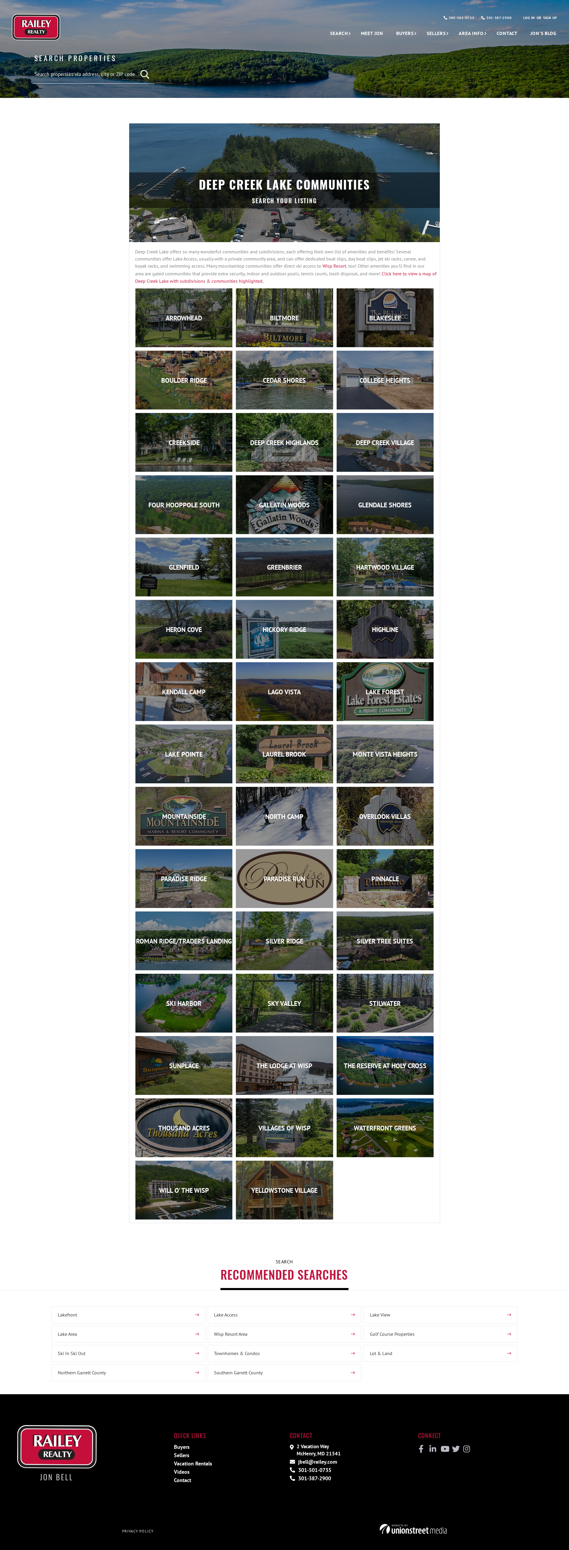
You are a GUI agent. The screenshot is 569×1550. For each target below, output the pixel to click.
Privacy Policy (138, 1531)
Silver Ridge (284, 941)
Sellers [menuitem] (436, 33)
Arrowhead (184, 318)
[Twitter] (455, 1449)
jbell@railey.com (317, 1461)
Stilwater (385, 1003)
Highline (385, 629)
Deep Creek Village (385, 443)
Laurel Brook (284, 754)
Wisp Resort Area (230, 1334)
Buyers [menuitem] (405, 33)
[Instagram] (466, 1449)
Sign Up (550, 17)
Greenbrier (284, 567)
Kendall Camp (184, 692)
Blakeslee (385, 318)
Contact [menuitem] (507, 33)
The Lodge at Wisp (284, 1066)
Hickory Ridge (284, 629)
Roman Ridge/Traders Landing (184, 941)
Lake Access (226, 1315)
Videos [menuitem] (182, 1471)
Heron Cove (184, 629)
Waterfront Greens (385, 1128)
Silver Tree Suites (385, 941)
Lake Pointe (184, 754)
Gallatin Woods (284, 505)
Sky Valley (284, 1003)
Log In (529, 17)
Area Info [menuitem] (471, 33)
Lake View (380, 1315)
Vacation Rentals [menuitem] (193, 1463)
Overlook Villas (385, 816)
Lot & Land (381, 1353)
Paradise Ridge (184, 879)
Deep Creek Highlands (284, 443)
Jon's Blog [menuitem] (543, 33)
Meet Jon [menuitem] (372, 33)
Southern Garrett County (238, 1373)
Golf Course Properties (392, 1334)
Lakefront (67, 1315)
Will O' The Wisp (184, 1190)
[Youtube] (444, 1449)
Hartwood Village (385, 567)
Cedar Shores (284, 380)
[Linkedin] (432, 1449)
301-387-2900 (498, 17)
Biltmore (284, 318)
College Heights (384, 380)
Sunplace (184, 1066)
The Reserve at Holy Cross (385, 1066)
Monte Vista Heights (385, 754)
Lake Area (67, 1334)
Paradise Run (284, 879)
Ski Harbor (184, 1003)
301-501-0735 (460, 17)
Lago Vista (284, 692)
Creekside (184, 443)
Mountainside (184, 816)
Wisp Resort (334, 266)
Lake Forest (385, 692)
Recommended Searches (284, 1274)
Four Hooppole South (184, 505)
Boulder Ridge (184, 380)
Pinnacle (385, 879)
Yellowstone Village (284, 1190)
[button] (145, 74)
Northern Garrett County (82, 1373)
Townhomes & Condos (237, 1353)
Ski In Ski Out (71, 1353)
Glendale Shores (385, 505)
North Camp (284, 816)
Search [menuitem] (339, 33)
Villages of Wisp (284, 1128)
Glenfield (184, 567)
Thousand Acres (184, 1128)
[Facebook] (421, 1449)
